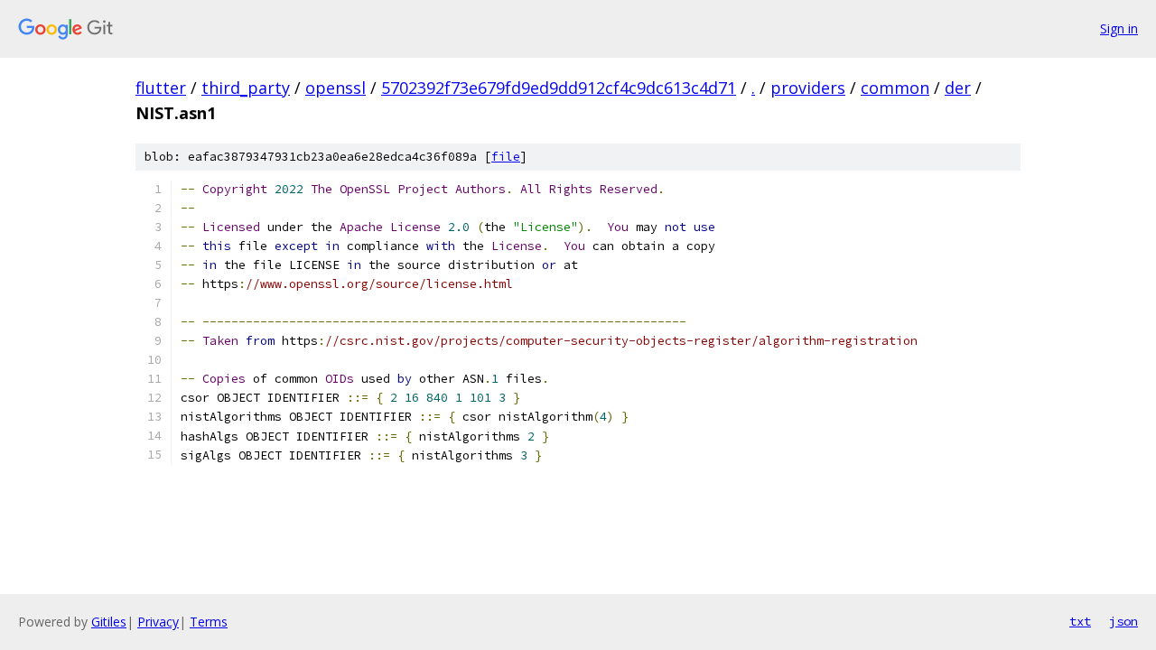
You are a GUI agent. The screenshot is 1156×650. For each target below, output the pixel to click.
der (958, 87)
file (505, 156)
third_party (245, 87)
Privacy (158, 621)
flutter (160, 87)
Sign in (1119, 28)
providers (807, 87)
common (895, 87)
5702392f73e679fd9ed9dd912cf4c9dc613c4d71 (558, 87)
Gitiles (108, 621)
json (1123, 621)
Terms (209, 621)
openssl (335, 87)
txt (1080, 621)
